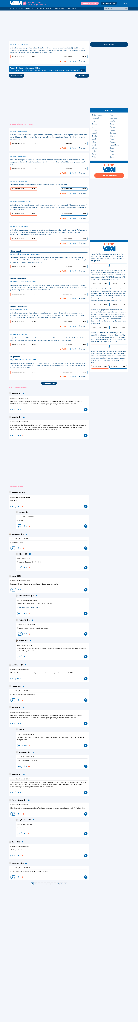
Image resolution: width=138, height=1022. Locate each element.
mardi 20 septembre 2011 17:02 (26, 734)
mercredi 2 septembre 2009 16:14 (20, 868)
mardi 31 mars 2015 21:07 (24, 559)
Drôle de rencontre (18, 279)
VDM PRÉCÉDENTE (16, 76)
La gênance (15, 357)
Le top (48, 8)
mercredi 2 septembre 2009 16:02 (20, 398)
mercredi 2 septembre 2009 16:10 (20, 846)
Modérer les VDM (109, 3)
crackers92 (16, 863)
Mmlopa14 (22, 620)
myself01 (15, 417)
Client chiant (15, 251)
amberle (15, 394)
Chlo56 (21, 554)
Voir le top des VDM (109, 175)
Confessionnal (58, 8)
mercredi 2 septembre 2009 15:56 (20, 581)
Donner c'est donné (18, 306)
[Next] (65, 884)
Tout (12, 8)
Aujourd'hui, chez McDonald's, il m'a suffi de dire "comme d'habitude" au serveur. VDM (38, 185)
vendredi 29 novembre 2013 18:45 (27, 625)
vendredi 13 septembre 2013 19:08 (27, 600)
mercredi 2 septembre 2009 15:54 (20, 539)
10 (61, 884)
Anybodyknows (17, 800)
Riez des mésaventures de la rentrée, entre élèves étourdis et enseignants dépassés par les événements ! (47, 69)
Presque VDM (71, 8)
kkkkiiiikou (16, 665)
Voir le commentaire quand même (28, 607)
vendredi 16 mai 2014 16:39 (24, 824)
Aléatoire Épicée (38, 8)
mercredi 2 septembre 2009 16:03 (20, 422)
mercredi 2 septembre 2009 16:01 (20, 669)
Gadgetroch (23, 752)
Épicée (27, 8)
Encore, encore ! (49, 383)
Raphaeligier (23, 820)
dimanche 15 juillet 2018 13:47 (25, 757)
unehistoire (16, 534)
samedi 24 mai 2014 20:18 (24, 645)
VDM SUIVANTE (82, 76)
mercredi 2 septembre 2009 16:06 (20, 805)
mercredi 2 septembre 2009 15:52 (20, 497)
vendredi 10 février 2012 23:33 (25, 517)
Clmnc (14, 842)
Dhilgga (21, 641)
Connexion (124, 3)
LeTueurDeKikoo (24, 596)
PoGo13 (14, 686)
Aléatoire (19, 8)
